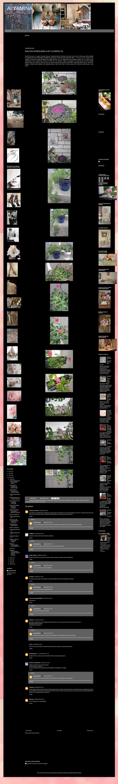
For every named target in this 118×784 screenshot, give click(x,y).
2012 (9, 477)
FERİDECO (32, 533)
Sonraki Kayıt (28, 730)
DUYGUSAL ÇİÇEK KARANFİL (109, 442)
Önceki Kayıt (90, 730)
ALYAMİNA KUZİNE (105, 533)
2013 (9, 475)
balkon (37, 500)
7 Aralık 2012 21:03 (47, 565)
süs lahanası (42, 501)
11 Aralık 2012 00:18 (48, 633)
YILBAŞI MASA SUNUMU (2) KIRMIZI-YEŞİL (14, 487)
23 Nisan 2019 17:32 (39, 699)
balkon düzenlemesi (67, 500)
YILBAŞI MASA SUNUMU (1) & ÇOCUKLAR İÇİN (14, 491)
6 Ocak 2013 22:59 (45, 662)
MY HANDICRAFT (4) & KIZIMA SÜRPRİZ (15, 498)
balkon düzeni (51, 500)
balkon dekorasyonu (43, 500)
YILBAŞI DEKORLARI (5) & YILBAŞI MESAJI (15, 482)
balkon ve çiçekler (75, 500)
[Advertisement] (56, 41)
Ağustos (12, 564)
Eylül (11, 562)
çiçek (30, 644)
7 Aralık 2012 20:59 (47, 522)
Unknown (31, 576)
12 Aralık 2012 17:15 (44, 653)
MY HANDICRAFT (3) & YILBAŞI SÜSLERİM (15, 502)
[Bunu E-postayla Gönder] (52, 498)
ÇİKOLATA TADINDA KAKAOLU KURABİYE (14, 507)
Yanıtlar (32, 519)
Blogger (65, 772)
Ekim (11, 560)
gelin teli (81, 500)
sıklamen (33, 501)
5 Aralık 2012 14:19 (38, 576)
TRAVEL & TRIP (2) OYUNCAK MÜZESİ (14, 540)
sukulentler (37, 501)
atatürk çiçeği (32, 500)
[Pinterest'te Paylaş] (58, 498)
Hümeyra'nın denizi (34, 510)
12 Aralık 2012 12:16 (37, 644)
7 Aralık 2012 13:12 (47, 598)
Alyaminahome (37, 522)
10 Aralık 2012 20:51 (39, 620)
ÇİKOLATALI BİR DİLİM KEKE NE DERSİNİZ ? (14, 521)
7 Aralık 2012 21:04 (47, 608)
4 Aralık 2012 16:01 (43, 510)
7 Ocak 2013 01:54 (47, 676)
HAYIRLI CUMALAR (14, 514)
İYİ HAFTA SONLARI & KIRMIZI (109, 496)
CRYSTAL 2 (12, 548)
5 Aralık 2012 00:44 (41, 555)
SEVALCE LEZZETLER (34, 662)
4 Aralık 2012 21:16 (39, 533)
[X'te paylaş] (55, 498)
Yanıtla (30, 516)
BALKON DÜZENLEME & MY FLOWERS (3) (14, 545)
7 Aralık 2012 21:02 (47, 544)
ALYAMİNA (19, 8)
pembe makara (33, 555)
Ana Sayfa (8, 31)
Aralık (11, 479)
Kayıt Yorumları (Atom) (34, 733)
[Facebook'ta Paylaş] (57, 498)
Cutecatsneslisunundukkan (36, 598)
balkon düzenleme (58, 500)
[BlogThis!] (54, 498)
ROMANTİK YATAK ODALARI (109, 412)
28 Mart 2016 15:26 (38, 687)
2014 (9, 473)
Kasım (11, 557)
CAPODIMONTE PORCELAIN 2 (14, 525)
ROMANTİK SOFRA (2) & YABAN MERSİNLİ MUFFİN (15, 511)
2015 (9, 471)
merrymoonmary (48, 772)
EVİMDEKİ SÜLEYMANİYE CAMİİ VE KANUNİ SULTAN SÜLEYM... (15, 553)
